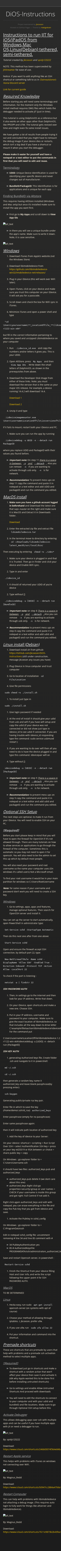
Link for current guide (14, 89)
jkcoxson (39, 24)
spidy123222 (44, 59)
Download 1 (15, 397)
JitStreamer (9, 69)
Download (14, 522)
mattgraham (46, 27)
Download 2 (15, 404)
